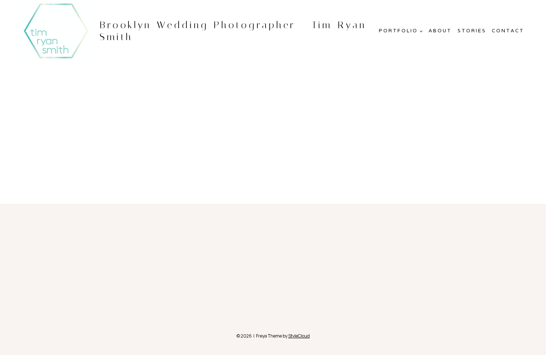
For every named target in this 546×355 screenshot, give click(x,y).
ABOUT (440, 30)
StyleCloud (299, 336)
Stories (472, 30)
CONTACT (508, 30)
